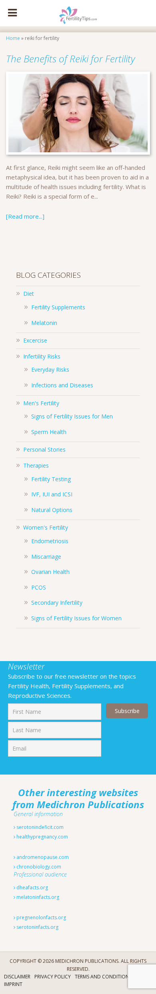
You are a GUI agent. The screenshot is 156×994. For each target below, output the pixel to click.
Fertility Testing (51, 479)
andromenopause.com (42, 857)
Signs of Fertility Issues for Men (72, 416)
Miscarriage (46, 556)
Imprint (13, 984)
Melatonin (44, 323)
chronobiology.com (38, 866)
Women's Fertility (45, 527)
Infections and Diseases (62, 385)
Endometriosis (49, 541)
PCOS (38, 587)
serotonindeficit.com (39, 827)
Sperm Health (48, 432)
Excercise (35, 340)
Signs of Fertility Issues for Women (76, 618)
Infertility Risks (41, 356)
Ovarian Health (50, 572)
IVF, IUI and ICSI (51, 494)
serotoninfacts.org (36, 927)
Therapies (36, 465)
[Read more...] (25, 216)
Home (13, 38)
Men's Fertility (41, 403)
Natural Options (51, 510)
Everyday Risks (50, 369)
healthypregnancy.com (41, 836)
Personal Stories (44, 449)
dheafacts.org (31, 887)
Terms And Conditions (103, 976)
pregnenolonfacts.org (40, 917)
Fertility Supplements (58, 307)
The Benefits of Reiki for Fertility (70, 58)
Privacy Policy (52, 976)
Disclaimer (17, 976)
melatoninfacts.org (37, 897)
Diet (28, 293)
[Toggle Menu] (12, 13)
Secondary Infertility (56, 602)
